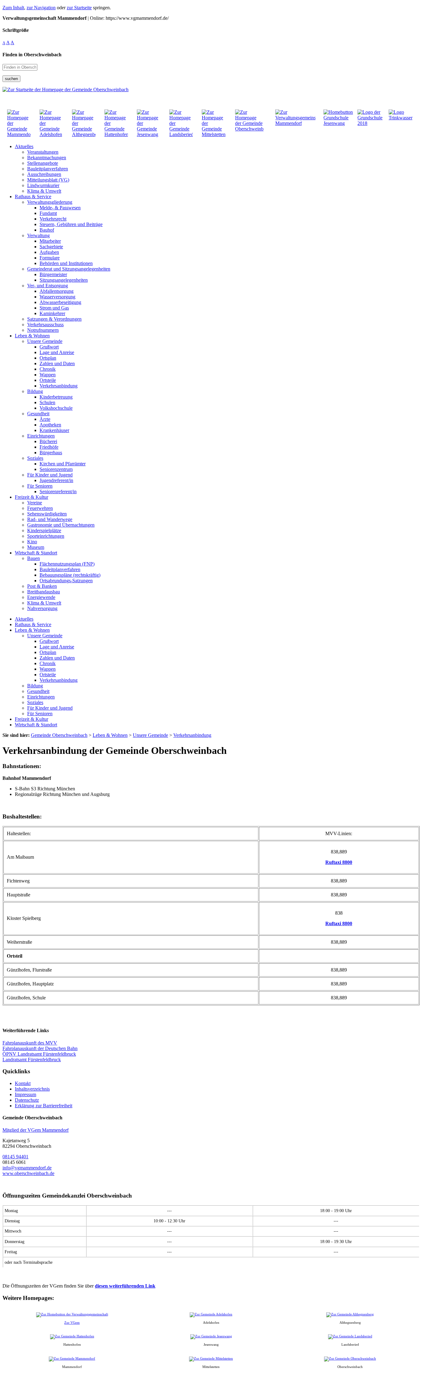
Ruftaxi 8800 (338, 862)
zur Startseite (79, 7)
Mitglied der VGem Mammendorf (35, 1130)
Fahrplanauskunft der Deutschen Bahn (40, 1048)
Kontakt (23, 1083)
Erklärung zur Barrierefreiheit (43, 1105)
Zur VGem (72, 1322)
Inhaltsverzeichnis (32, 1089)
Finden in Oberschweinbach (31, 54)
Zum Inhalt (13, 7)
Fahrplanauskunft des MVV (29, 1042)
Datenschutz (27, 1100)
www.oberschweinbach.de (28, 1173)
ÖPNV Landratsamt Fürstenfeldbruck (39, 1054)
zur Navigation (41, 7)
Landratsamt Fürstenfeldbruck (31, 1059)
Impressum (25, 1094)
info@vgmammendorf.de (27, 1167)
